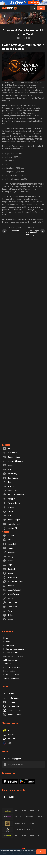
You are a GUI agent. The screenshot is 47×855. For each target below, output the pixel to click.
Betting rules (8, 645)
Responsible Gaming (11, 667)
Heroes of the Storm (16, 495)
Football (11, 535)
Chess (10, 619)
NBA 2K (11, 486)
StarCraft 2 (12, 453)
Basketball (12, 544)
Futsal (10, 561)
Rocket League (14, 520)
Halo (9, 482)
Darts (10, 611)
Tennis (10, 548)
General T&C (8, 642)
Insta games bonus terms (13, 656)
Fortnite (11, 507)
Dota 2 (10, 449)
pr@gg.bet (12, 797)
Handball (11, 569)
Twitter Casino (14, 698)
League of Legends (15, 461)
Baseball (11, 552)
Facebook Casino (15, 710)
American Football (15, 582)
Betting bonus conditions (13, 649)
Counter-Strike (14, 457)
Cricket (10, 598)
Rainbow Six (13, 528)
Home (5, 638)
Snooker (11, 573)
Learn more (21, 853)
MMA (10, 565)
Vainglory (11, 499)
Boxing (10, 556)
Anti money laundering (12, 678)
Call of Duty (12, 474)
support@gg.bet (14, 759)
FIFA (9, 516)
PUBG (10, 470)
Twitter (11, 694)
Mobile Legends (14, 524)
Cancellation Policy (11, 675)
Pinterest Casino (14, 715)
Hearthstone (13, 478)
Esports (6, 445)
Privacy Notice (9, 671)
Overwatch (12, 490)
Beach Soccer (13, 594)
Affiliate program (10, 660)
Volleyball (11, 540)
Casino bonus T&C (10, 653)
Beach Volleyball (14, 590)
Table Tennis (13, 602)
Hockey (11, 586)
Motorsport (12, 577)
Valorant (11, 511)
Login (33, 8)
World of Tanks (14, 503)
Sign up (41, 8)
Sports (5, 532)
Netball (10, 615)
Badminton (12, 607)
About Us (7, 664)
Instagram (12, 702)
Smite (10, 465)
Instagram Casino (15, 706)
